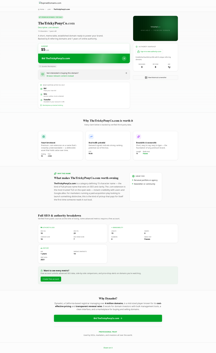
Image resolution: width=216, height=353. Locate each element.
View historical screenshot (157, 77)
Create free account (51, 279)
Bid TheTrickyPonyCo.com (106, 318)
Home (42, 9)
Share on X (108, 348)
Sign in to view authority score (150, 51)
